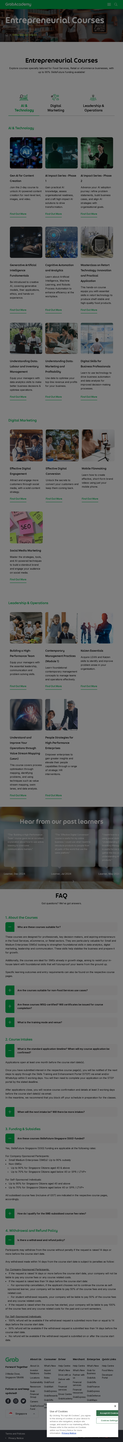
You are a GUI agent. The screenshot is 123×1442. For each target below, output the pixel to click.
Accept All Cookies (109, 1413)
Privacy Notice (69, 1433)
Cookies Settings (109, 1420)
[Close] (115, 1406)
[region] (82, 1420)
